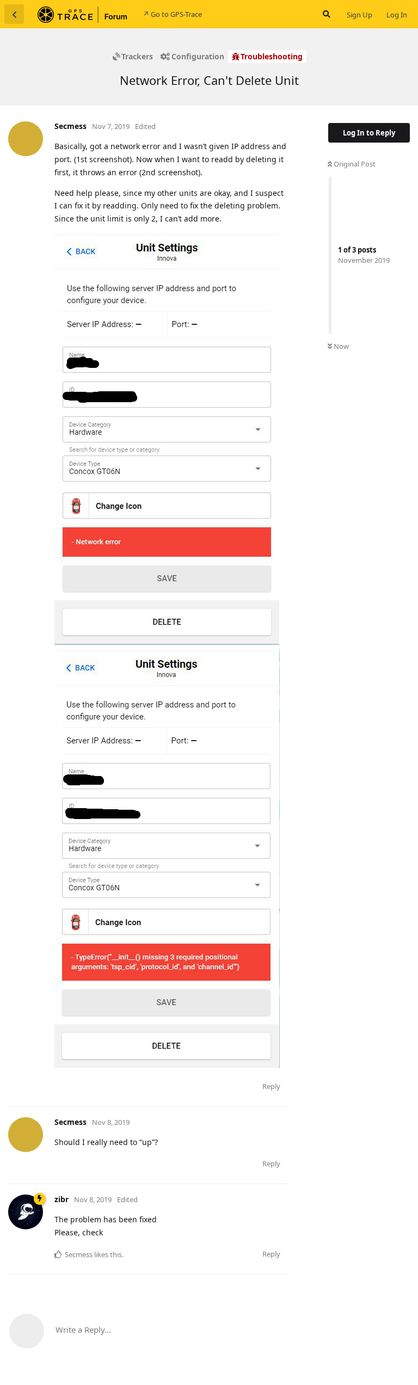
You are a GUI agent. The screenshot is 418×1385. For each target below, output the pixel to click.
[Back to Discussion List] (14, 14)
